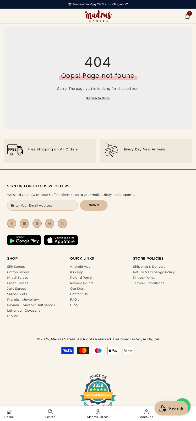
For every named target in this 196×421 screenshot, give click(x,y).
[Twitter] (62, 223)
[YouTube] (49, 223)
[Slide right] (185, 151)
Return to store (98, 98)
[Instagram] (24, 223)
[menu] (6, 16)
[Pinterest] (37, 223)
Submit (94, 205)
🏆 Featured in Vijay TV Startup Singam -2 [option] (98, 4)
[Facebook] (11, 223)
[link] (50, 151)
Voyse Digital (147, 339)
